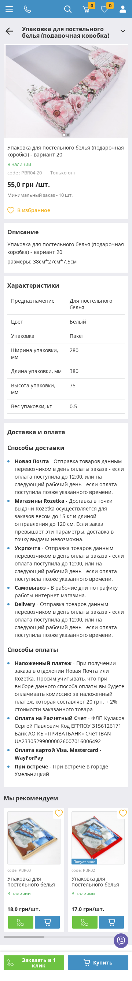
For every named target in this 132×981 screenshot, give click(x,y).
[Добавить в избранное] (58, 813)
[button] (64, 135)
